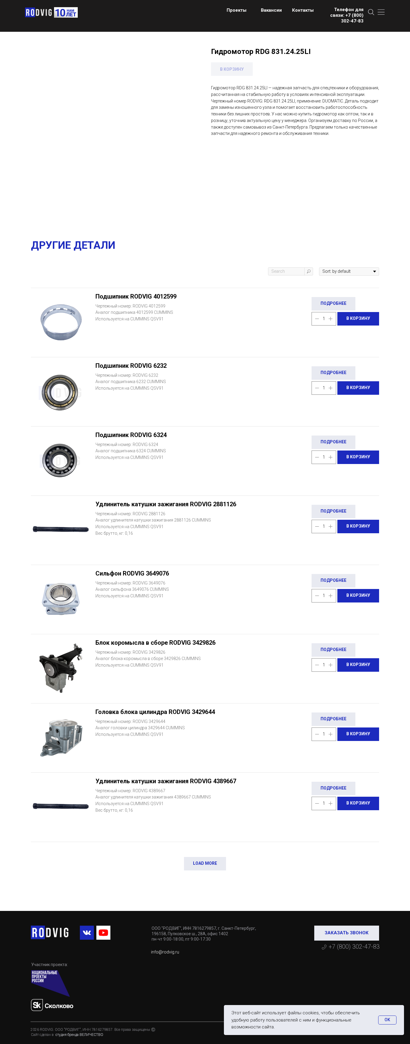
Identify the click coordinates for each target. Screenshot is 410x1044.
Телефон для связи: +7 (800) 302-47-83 (346, 15)
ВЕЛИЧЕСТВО (91, 1035)
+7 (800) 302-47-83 (354, 946)
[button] (346, 933)
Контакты (303, 10)
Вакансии (271, 10)
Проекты (236, 10)
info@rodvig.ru (165, 952)
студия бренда (67, 1035)
